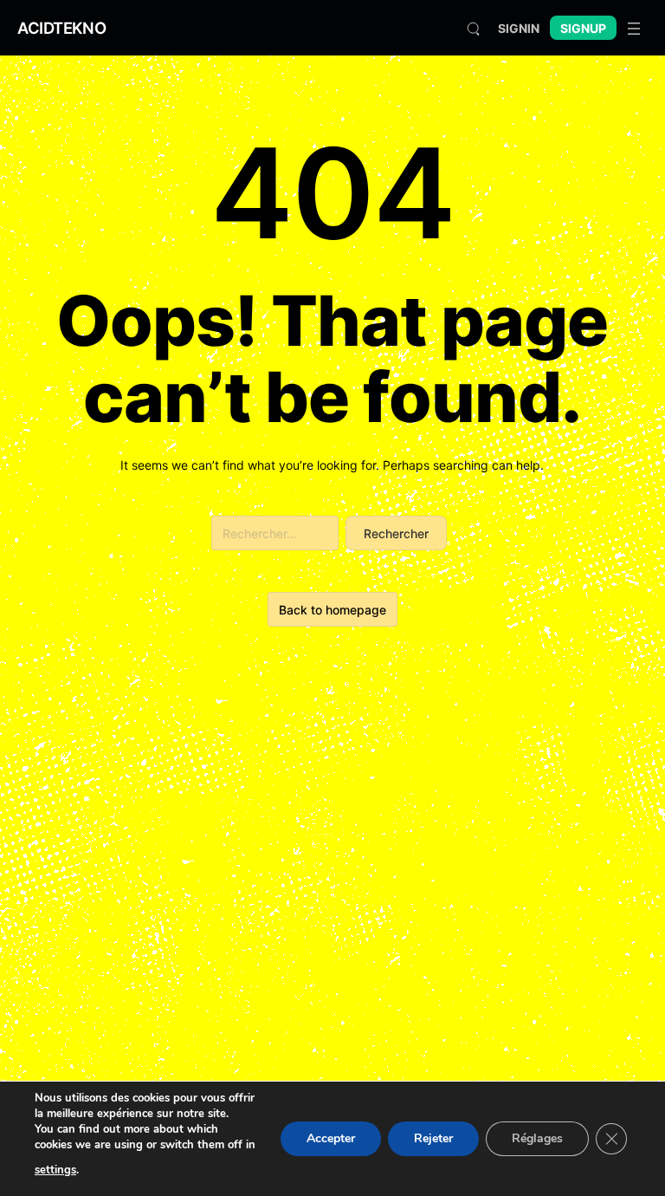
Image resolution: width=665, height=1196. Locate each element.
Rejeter (433, 1138)
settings (55, 1170)
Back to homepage (332, 609)
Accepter (331, 1138)
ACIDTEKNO (61, 27)
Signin (518, 28)
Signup (583, 28)
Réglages (537, 1138)
